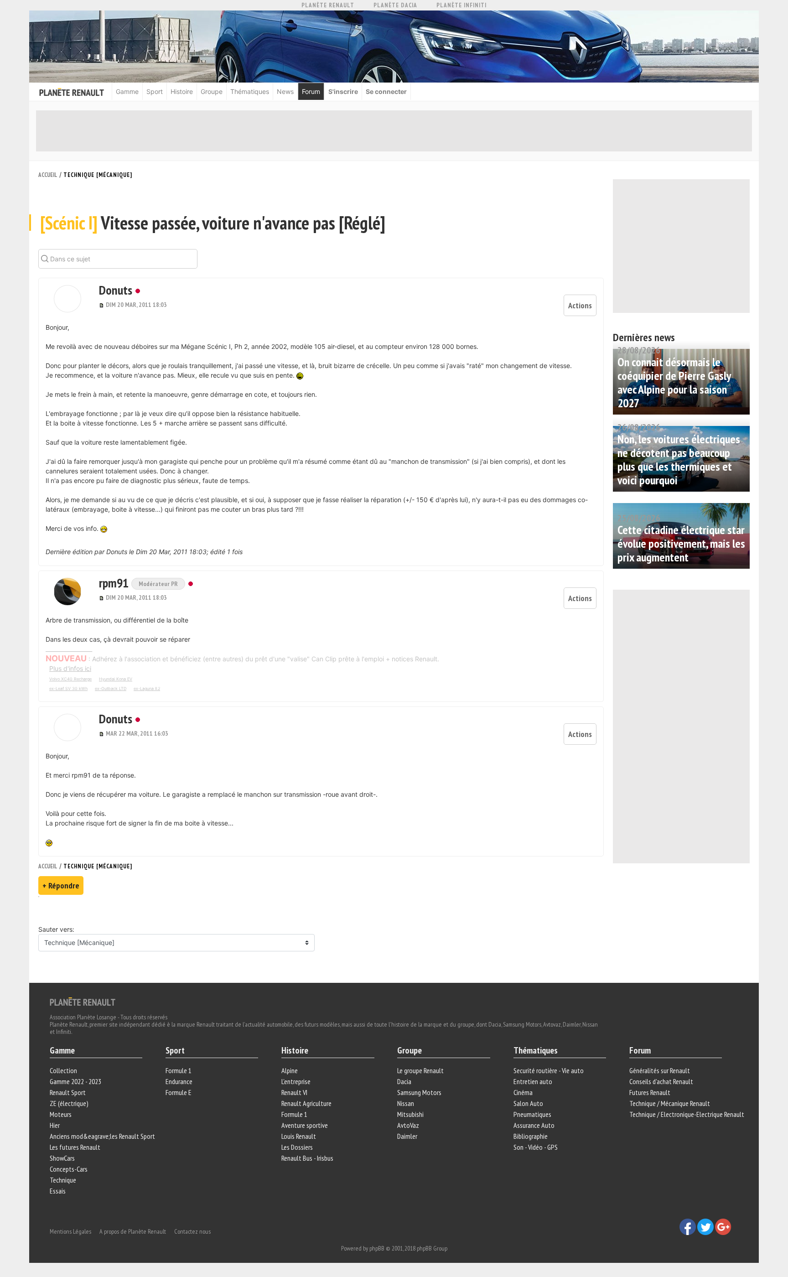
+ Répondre (60, 885)
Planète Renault (327, 5)
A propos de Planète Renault (132, 1231)
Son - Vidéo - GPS (535, 1147)
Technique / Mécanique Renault (669, 1103)
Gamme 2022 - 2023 (75, 1081)
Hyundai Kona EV (115, 678)
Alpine (289, 1070)
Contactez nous (192, 1231)
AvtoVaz (408, 1125)
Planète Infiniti (461, 5)
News (285, 91)
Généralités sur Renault (659, 1070)
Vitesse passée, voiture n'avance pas (212, 222)
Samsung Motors (419, 1092)
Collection (63, 1070)
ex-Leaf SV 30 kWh (68, 688)
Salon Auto (528, 1103)
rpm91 (115, 582)
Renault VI (294, 1092)
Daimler (407, 1136)
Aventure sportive (304, 1125)
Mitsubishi (410, 1114)
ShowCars (62, 1158)
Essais (58, 1190)
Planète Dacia (395, 5)
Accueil (47, 175)
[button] (67, 298)
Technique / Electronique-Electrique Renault (686, 1114)
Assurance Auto (534, 1125)
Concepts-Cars (69, 1168)
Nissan (405, 1103)
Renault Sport (68, 1092)
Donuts (115, 289)
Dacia (404, 1081)
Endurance (179, 1081)
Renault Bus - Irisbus (307, 1158)
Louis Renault (298, 1136)
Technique (63, 1179)
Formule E (179, 1092)
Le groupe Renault (420, 1070)
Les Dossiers (297, 1147)
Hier (55, 1125)
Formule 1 (179, 1070)
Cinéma (523, 1092)
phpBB (376, 1248)
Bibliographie (530, 1136)
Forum (311, 91)
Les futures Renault (75, 1147)
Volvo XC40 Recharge (70, 678)
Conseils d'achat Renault (661, 1081)
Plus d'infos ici (70, 668)
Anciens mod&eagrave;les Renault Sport (102, 1136)
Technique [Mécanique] (97, 175)
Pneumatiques (532, 1114)
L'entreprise (296, 1081)
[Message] (102, 305)
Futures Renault (649, 1092)
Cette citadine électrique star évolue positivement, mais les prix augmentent (681, 543)
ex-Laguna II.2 (147, 688)
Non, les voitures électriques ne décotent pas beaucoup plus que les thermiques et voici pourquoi (678, 459)
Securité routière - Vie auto (548, 1070)
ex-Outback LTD (110, 688)
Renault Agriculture (306, 1103)
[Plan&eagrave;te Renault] (82, 1001)
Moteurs (61, 1114)
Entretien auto (532, 1081)
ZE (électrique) (69, 1103)
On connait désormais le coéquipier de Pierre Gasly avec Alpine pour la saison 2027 (674, 382)
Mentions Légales (70, 1231)
